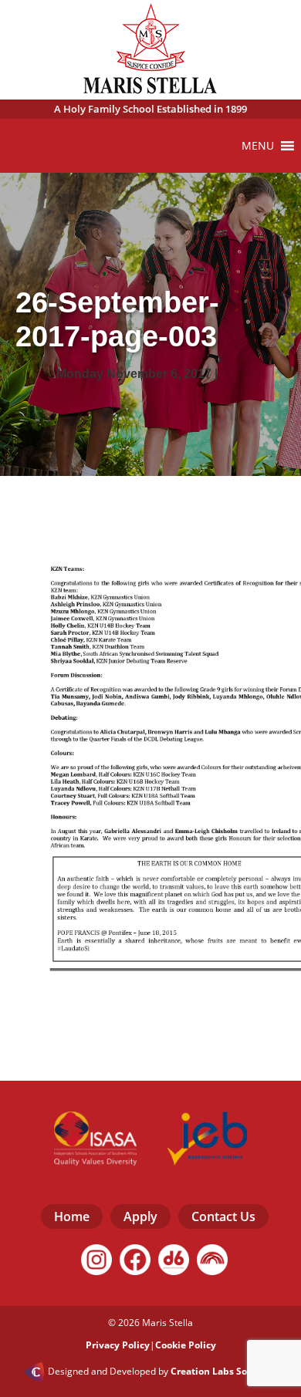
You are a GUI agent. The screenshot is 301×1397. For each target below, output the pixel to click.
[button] (258, 146)
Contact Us (223, 1216)
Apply (140, 1216)
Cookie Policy (185, 1344)
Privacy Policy (118, 1344)
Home (72, 1216)
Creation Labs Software (224, 1371)
